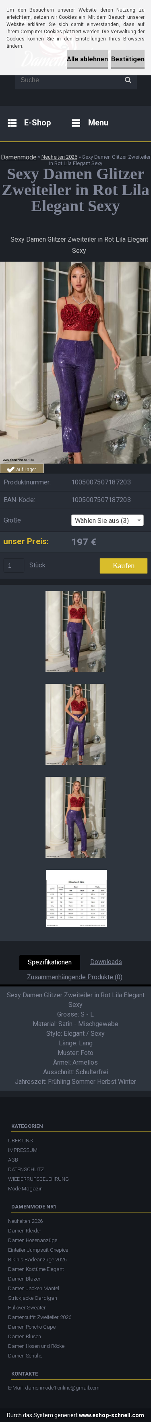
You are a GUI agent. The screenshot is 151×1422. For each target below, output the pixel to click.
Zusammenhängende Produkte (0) (74, 977)
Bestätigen (128, 59)
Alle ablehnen (87, 59)
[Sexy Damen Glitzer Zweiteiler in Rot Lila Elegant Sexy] (75, 264)
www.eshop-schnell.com (111, 1415)
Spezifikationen (50, 962)
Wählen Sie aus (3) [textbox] (102, 520)
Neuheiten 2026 (59, 157)
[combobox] (107, 520)
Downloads (106, 962)
